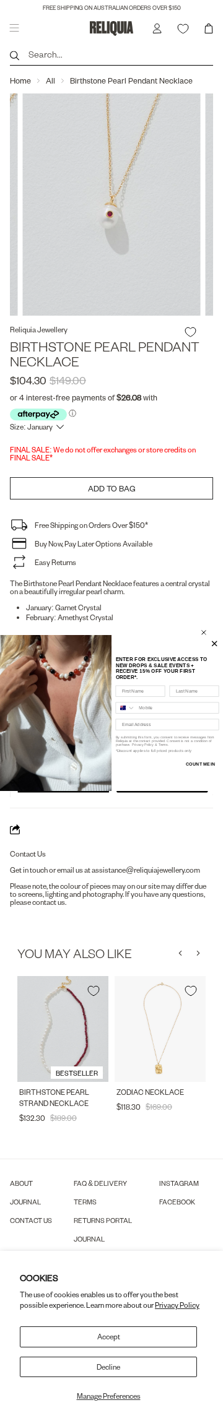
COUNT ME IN (200, 764)
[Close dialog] (204, 632)
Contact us (31, 1220)
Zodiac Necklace (150, 1092)
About (21, 1183)
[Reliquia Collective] (111, 28)
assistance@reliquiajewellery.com (146, 870)
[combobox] (125, 707)
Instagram (179, 1183)
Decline (108, 1367)
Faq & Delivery (100, 1183)
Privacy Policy (177, 1305)
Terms (85, 1201)
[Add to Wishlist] (190, 332)
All (50, 80)
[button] (180, 953)
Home (20, 80)
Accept (108, 1336)
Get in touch (29, 870)
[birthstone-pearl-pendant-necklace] (111, 204)
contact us (48, 902)
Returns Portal (103, 1220)
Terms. (163, 745)
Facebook (177, 1201)
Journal (25, 1201)
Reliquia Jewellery (39, 329)
